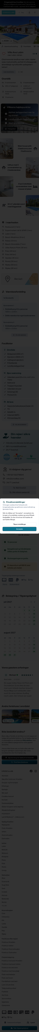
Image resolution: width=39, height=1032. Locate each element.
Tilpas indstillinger (19, 524)
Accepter (19, 529)
